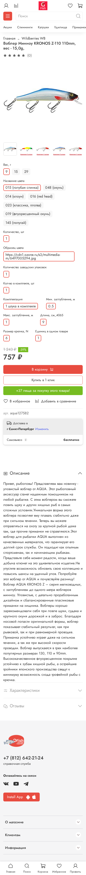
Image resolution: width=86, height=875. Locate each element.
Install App (16, 796)
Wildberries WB (33, 38)
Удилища (60, 27)
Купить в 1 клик (43, 379)
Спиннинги (25, 27)
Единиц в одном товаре (51, 331)
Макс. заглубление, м (18, 315)
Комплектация (12, 299)
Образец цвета (13, 248)
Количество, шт (13, 232)
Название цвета (13, 181)
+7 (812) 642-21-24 (23, 758)
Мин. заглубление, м (60, 299)
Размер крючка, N (15, 331)
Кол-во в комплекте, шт (18, 283)
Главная (9, 38)
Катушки (43, 27)
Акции (7, 27)
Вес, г (7, 165)
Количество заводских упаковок (25, 267)
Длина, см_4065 (51, 315)
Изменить (42, 429)
